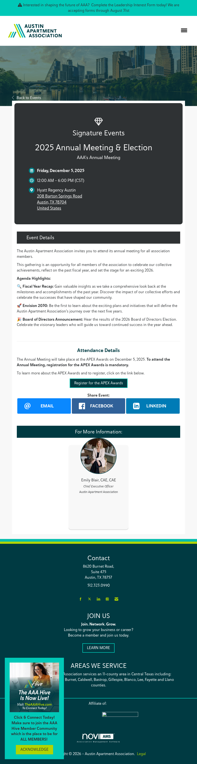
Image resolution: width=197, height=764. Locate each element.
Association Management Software (98, 742)
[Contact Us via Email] (116, 599)
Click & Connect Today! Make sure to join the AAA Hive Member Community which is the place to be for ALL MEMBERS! (34, 728)
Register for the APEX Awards (98, 382)
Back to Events (29, 97)
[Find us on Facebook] (81, 599)
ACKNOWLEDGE (34, 749)
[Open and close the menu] (129, 31)
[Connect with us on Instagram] (107, 599)
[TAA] (140, 717)
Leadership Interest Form (134, 4)
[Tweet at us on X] (89, 599)
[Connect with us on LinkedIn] (98, 599)
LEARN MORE (98, 647)
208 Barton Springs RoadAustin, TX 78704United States (59, 202)
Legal (141, 753)
